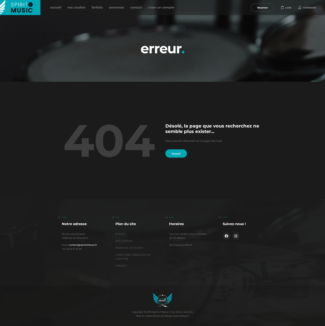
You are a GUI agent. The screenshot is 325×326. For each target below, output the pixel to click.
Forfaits (97, 7)
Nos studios (76, 7)
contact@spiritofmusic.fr (83, 245)
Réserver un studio (129, 248)
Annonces (116, 7)
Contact (136, 7)
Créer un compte (161, 7)
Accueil (55, 7)
